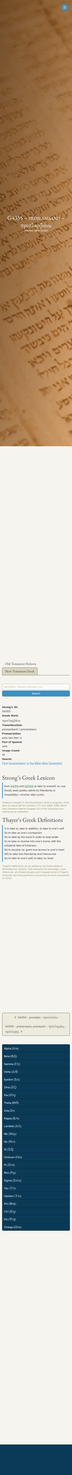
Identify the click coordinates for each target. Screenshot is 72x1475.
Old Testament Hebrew (20, 664)
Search (36, 693)
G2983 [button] (28, 786)
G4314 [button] (14, 786)
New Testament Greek (19, 671)
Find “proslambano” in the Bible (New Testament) (32, 763)
